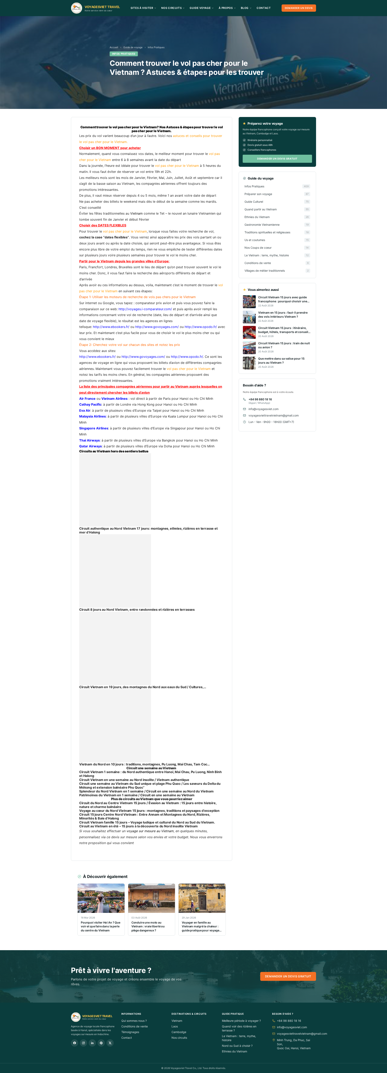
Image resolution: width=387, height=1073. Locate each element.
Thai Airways (89, 440)
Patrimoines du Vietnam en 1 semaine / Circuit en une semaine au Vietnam (137, 795)
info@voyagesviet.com (264, 409)
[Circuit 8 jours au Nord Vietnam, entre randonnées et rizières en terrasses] (151, 571)
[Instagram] (83, 1043)
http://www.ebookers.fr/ (111, 327)
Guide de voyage (133, 47)
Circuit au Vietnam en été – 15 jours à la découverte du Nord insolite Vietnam (138, 826)
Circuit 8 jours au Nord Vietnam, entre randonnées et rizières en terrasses (137, 609)
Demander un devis (299, 7)
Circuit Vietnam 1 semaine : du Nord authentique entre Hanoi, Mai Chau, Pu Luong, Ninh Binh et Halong (150, 774)
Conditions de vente (134, 1026)
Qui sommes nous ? (134, 1020)
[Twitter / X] (110, 1043)
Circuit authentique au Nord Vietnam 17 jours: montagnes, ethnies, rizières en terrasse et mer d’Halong (148, 530)
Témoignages (130, 1032)
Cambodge (179, 1032)
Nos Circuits (171, 7)
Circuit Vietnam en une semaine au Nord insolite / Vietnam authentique (134, 780)
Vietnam (177, 1020)
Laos (175, 1026)
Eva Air (84, 410)
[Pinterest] (101, 1043)
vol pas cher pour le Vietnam (105, 142)
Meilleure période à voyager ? (241, 1020)
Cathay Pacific (90, 404)
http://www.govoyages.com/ (157, 327)
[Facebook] (74, 1043)
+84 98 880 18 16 (260, 399)
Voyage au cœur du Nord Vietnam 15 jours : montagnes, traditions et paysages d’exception (149, 811)
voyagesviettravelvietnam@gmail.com (274, 415)
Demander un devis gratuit (277, 158)
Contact (264, 7)
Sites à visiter (142, 7)
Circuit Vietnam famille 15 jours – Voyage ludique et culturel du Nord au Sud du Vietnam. (147, 822)
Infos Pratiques (156, 47)
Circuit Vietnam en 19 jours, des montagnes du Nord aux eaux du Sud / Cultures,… (142, 687)
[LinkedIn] (92, 1043)
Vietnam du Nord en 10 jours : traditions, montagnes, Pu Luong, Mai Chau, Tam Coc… (144, 764)
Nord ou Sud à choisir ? (237, 1045)
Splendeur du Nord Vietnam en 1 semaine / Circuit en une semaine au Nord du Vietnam (146, 791)
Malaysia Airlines (92, 416)
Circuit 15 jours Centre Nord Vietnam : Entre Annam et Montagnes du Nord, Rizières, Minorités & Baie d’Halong (144, 816)
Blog (245, 7)
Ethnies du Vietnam (234, 1051)
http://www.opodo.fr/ (201, 327)
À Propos (226, 7)
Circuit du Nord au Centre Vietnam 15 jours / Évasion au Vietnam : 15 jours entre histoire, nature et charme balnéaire (147, 805)
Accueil (114, 47)
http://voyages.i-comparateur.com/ (145, 309)
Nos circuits (179, 1037)
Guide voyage (200, 7)
